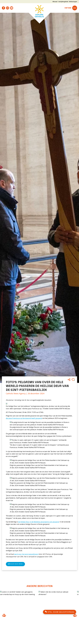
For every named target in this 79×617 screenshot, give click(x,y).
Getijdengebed (63, 1)
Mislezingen (73, 1)
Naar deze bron (16, 564)
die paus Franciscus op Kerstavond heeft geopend (24, 418)
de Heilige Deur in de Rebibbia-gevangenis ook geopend (38, 522)
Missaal (55, 1)
